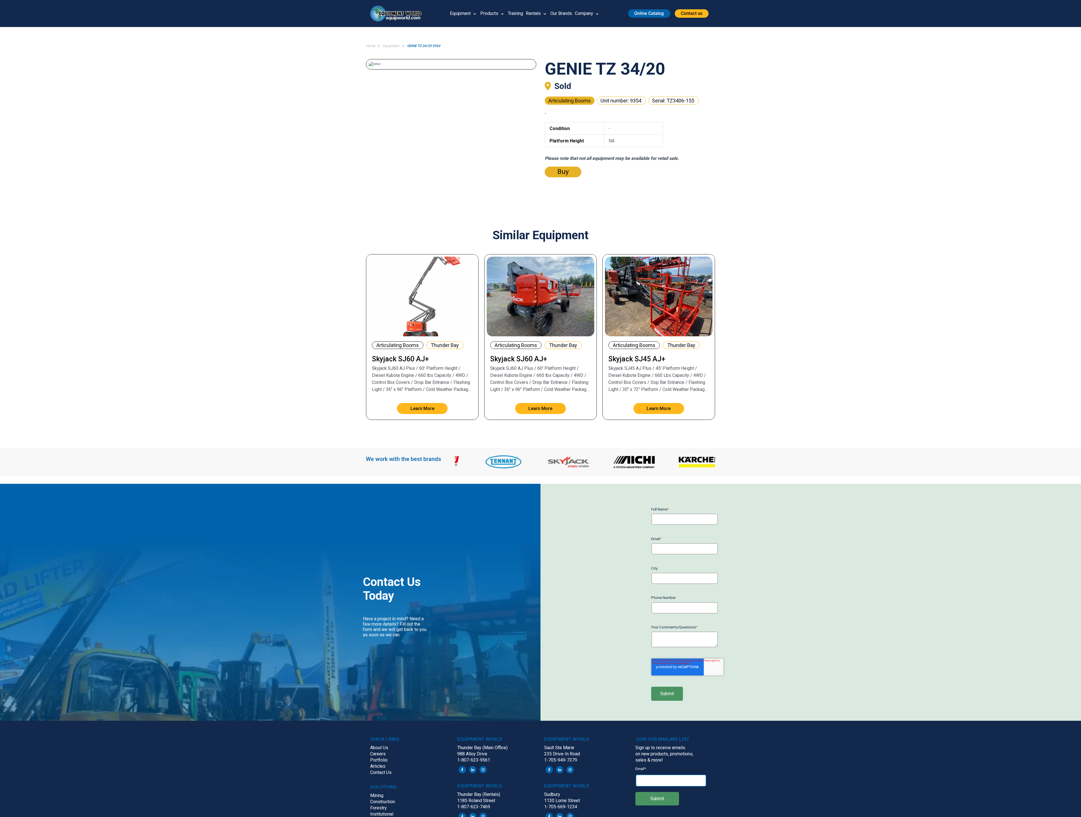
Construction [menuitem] (382, 801)
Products (489, 13)
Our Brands (561, 13)
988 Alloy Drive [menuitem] (472, 753)
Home (370, 46)
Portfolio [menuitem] (379, 760)
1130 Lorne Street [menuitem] (562, 800)
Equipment (460, 13)
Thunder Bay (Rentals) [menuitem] (478, 794)
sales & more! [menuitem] (649, 760)
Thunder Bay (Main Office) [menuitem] (482, 747)
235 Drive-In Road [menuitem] (562, 753)
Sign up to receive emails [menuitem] (660, 747)
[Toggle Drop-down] (475, 13)
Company (584, 13)
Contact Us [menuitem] (381, 772)
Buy (563, 172)
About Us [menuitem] (379, 747)
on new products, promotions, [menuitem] (664, 753)
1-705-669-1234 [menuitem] (560, 806)
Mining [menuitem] (376, 795)
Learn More (422, 408)
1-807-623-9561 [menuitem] (473, 760)
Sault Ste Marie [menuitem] (559, 747)
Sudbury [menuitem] (552, 794)
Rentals (533, 13)
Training (515, 13)
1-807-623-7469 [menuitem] (473, 806)
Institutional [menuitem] (381, 814)
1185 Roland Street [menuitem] (476, 800)
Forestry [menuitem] (378, 808)
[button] (398, 13)
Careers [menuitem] (378, 753)
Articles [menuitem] (377, 766)
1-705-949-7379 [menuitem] (560, 760)
